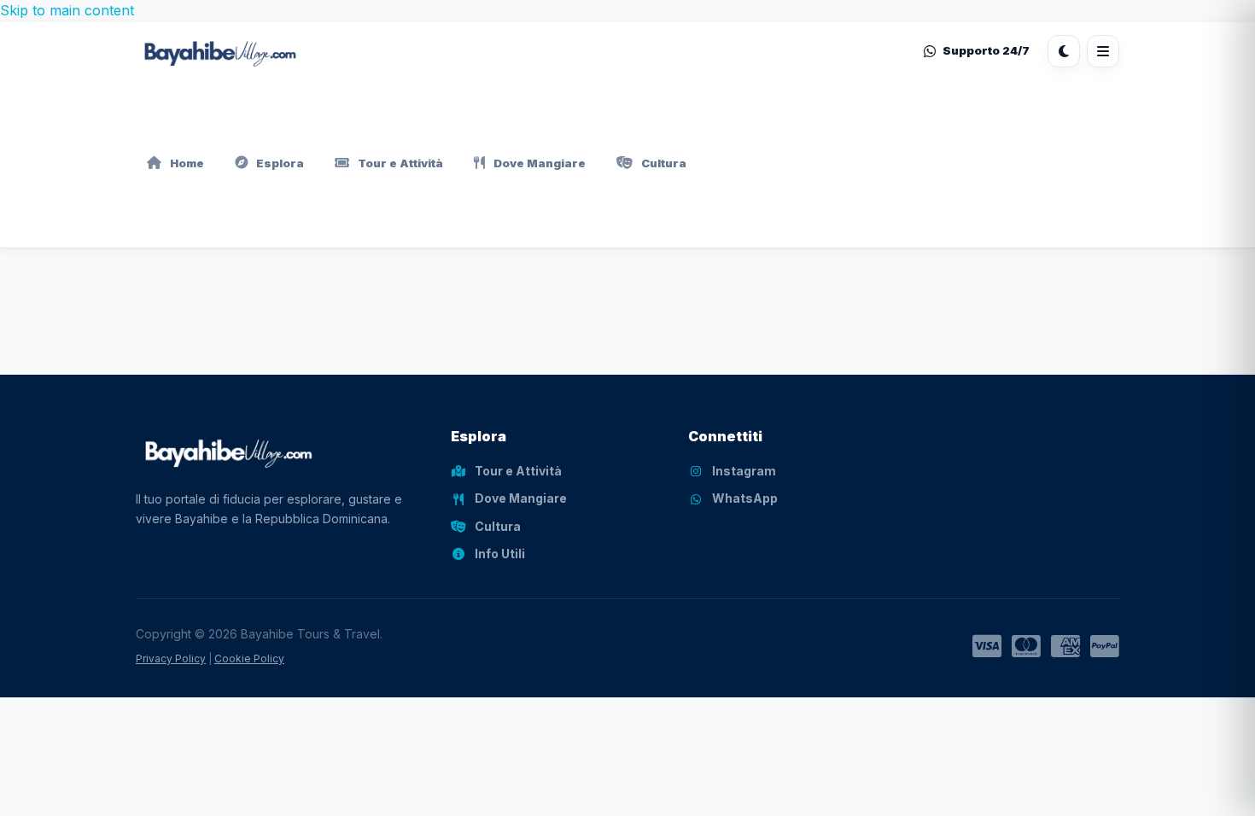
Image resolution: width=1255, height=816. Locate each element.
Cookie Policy (249, 658)
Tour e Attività (400, 163)
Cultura (663, 163)
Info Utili (500, 553)
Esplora (280, 163)
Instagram (744, 470)
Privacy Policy (171, 658)
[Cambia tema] (1064, 51)
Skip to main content (67, 10)
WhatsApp (745, 498)
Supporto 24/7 (986, 50)
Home (187, 163)
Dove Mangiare (539, 163)
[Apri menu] (1103, 51)
